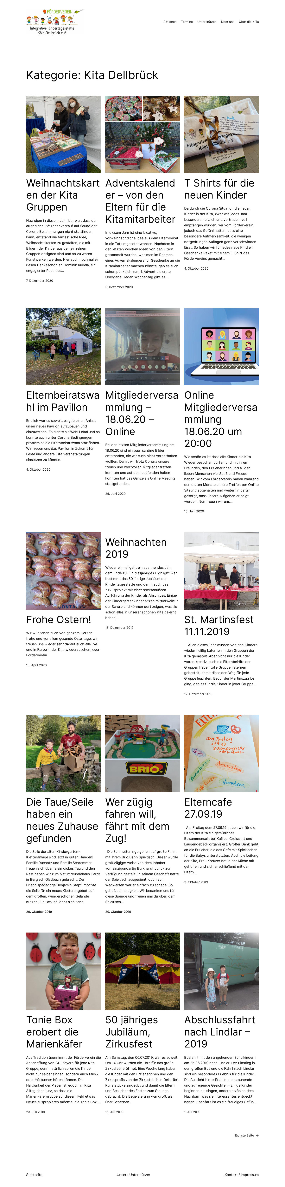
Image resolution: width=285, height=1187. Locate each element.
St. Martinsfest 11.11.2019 (219, 626)
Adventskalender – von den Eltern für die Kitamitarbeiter (140, 201)
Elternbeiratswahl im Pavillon (63, 401)
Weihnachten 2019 (136, 548)
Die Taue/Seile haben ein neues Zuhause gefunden (62, 820)
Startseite (34, 1175)
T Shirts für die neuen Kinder (219, 189)
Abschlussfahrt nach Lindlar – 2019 (220, 1032)
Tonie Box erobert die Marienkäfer (54, 1032)
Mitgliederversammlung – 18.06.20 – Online (142, 413)
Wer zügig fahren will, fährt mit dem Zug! (137, 820)
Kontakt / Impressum (242, 1175)
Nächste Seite (246, 1135)
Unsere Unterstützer (133, 1175)
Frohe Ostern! (58, 620)
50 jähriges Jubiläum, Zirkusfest (131, 1032)
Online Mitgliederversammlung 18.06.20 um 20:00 (220, 419)
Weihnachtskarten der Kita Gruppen (63, 195)
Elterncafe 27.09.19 (208, 808)
